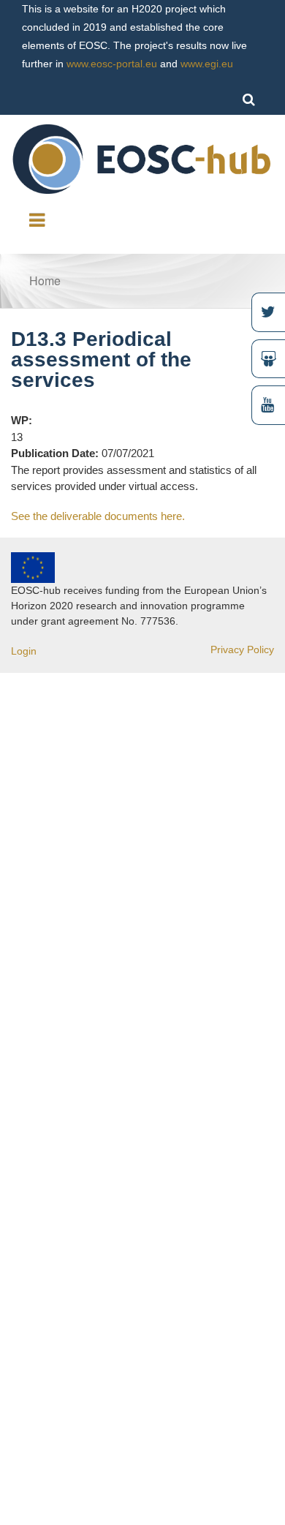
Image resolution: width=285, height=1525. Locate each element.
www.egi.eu (206, 63)
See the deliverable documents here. (98, 516)
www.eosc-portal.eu (111, 63)
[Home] (142, 158)
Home (45, 280)
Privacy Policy (242, 649)
